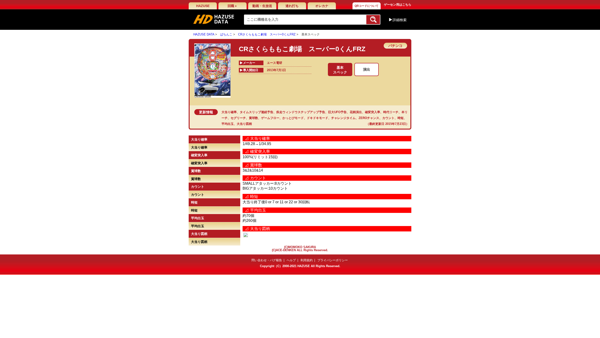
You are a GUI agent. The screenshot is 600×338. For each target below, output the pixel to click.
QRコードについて (367, 6)
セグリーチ (238, 118)
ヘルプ (291, 260)
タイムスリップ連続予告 (256, 112)
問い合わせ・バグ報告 (266, 260)
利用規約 (306, 260)
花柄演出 (356, 112)
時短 (401, 118)
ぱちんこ (226, 34)
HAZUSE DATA (203, 34)
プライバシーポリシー (332, 260)
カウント (388, 118)
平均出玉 (227, 124)
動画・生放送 (262, 6)
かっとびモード (293, 118)
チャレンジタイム (343, 118)
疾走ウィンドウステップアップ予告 (300, 112)
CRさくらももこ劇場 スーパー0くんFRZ (267, 34)
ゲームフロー (270, 118)
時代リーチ (390, 112)
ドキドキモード (317, 118)
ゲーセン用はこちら (397, 4)
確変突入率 (372, 112)
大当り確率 (229, 112)
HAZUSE (203, 6)
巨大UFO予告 (337, 112)
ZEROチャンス (369, 118)
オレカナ (321, 6)
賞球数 (253, 118)
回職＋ (232, 6)
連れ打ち (292, 6)
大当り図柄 (244, 124)
